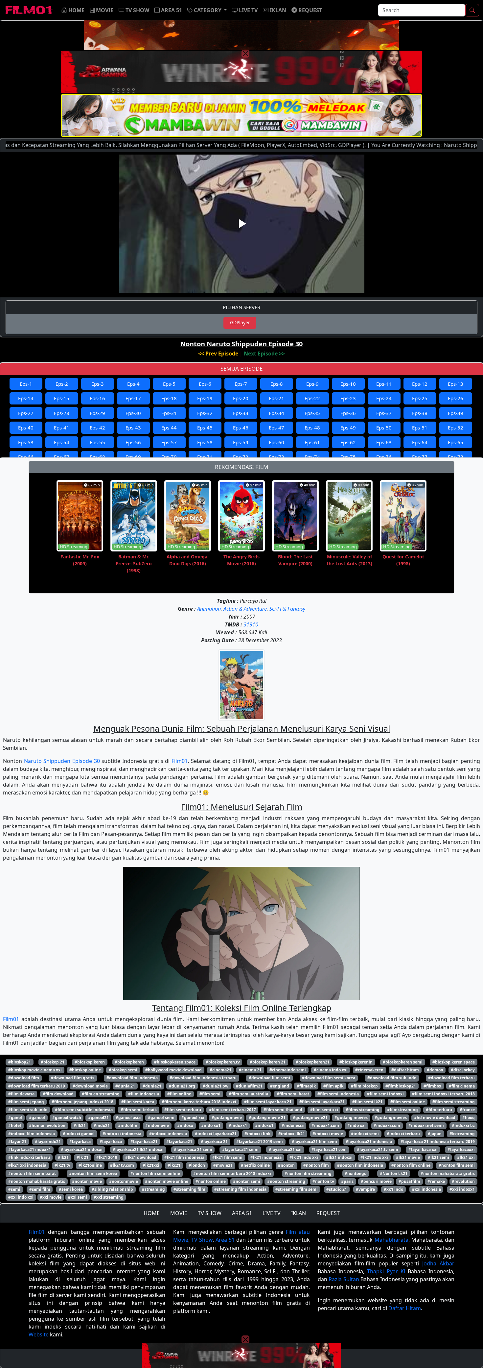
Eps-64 (419, 442)
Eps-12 (419, 383)
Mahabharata (391, 1239)
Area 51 (225, 1239)
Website (39, 1334)
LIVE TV (272, 1213)
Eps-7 (241, 383)
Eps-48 (312, 427)
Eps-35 (312, 413)
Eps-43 (133, 427)
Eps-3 (97, 383)
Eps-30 (133, 413)
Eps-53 (26, 442)
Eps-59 (240, 442)
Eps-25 (419, 398)
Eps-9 (312, 383)
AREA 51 (242, 1213)
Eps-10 (348, 383)
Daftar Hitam (404, 1308)
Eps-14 (26, 398)
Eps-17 (133, 398)
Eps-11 (384, 383)
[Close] (245, 54)
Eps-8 (276, 383)
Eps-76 (384, 456)
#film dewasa (21, 1094)
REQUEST (328, 1213)
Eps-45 (205, 427)
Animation (209, 608)
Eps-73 (276, 456)
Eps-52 (455, 427)
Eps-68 (97, 456)
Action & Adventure (245, 608)
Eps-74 (312, 456)
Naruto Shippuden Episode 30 (62, 761)
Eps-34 (276, 413)
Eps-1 (26, 383)
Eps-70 (169, 456)
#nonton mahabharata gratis (36, 1181)
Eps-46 (240, 427)
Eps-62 (348, 442)
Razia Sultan (344, 1279)
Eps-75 (348, 456)
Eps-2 (62, 383)
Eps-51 (419, 427)
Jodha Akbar (438, 1263)
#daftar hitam (405, 1070)
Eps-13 (455, 383)
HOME (152, 1213)
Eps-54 (61, 442)
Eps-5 (169, 383)
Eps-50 (384, 427)
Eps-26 (455, 398)
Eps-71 (205, 456)
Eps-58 (205, 442)
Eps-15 (61, 398)
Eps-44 (169, 427)
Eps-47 (276, 427)
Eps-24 (384, 398)
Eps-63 (384, 442)
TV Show (202, 1239)
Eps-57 (169, 442)
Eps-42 (97, 427)
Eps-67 (61, 456)
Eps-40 (26, 427)
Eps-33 (240, 413)
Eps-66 (26, 456)
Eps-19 (205, 398)
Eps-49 (348, 427)
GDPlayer (240, 322)
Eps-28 (61, 413)
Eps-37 (384, 413)
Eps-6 (205, 383)
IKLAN (298, 1213)
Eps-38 (419, 413)
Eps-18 (169, 398)
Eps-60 (276, 442)
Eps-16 (97, 398)
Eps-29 (97, 413)
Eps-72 (240, 456)
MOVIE (178, 1213)
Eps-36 (348, 413)
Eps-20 (240, 398)
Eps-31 (169, 413)
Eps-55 (97, 442)
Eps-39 (455, 413)
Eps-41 (61, 427)
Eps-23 (348, 398)
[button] (207, 10)
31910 (250, 624)
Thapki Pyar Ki (386, 1271)
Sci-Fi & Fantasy (287, 608)
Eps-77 (419, 456)
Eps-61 (312, 442)
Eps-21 (276, 398)
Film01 (180, 761)
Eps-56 (133, 442)
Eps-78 (455, 456)
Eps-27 (26, 413)
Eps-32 (205, 413)
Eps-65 (455, 442)
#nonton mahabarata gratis (448, 1173)
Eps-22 (312, 398)
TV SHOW (209, 1213)
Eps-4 (133, 383)
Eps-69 (133, 456)
